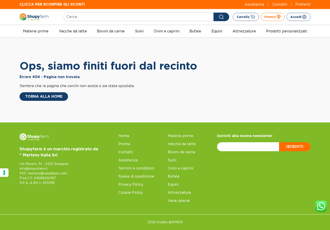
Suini (139, 31)
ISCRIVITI (294, 146)
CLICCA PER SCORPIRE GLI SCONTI (52, 4)
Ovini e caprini (166, 31)
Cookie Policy (130, 192)
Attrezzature (244, 31)
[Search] (221, 17)
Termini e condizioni (136, 168)
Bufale (195, 31)
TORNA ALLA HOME (43, 96)
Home (123, 136)
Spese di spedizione (136, 176)
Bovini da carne (111, 31)
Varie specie (179, 200)
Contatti (279, 4)
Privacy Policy (130, 184)
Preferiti (302, 4)
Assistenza (254, 4)
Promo (124, 144)
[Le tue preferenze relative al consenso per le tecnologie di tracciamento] (4, 172)
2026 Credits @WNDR (165, 222)
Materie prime (35, 31)
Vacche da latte (73, 31)
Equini (216, 31)
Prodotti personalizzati (286, 31)
